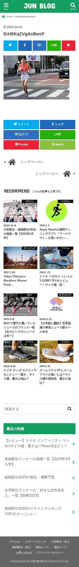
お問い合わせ (24, 552)
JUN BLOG (39, 5)
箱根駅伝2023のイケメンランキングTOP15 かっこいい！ (33, 511)
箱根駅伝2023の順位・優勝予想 (30, 477)
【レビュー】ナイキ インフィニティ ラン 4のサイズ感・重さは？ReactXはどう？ (37, 443)
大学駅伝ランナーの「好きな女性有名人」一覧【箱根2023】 (34, 492)
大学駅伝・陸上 (60, 541)
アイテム (15, 541)
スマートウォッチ (35, 541)
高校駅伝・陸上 (21, 547)
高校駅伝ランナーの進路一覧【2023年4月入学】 (38, 461)
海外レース (60, 547)
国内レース (42, 547)
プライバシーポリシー (50, 552)
